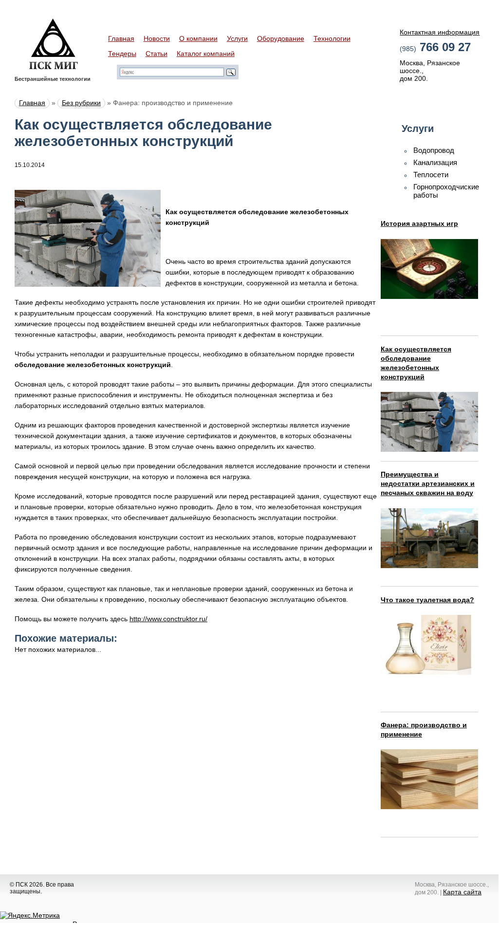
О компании (198, 38)
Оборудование (280, 38)
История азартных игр (419, 223)
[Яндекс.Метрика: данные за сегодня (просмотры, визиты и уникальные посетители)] (30, 915)
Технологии (332, 38)
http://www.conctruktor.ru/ (168, 619)
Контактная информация (440, 32)
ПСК (53, 43)
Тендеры (122, 53)
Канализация (435, 162)
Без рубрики (81, 103)
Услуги (237, 38)
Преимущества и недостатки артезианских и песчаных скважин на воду (428, 483)
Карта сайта (462, 892)
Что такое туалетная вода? (427, 600)
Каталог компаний (206, 53)
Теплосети (430, 174)
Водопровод (433, 150)
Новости (157, 38)
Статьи (156, 53)
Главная (121, 38)
